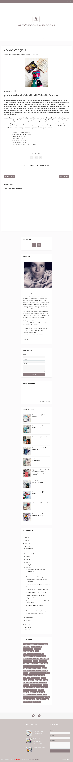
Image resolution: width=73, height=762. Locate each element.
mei (27, 562)
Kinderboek (26, 656)
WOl (40, 661)
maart (28, 567)
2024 (26, 540)
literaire (44, 682)
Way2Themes (16, 759)
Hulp (36, 651)
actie (39, 663)
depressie (26, 670)
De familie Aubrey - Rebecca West (36, 592)
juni (27, 559)
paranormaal (32, 689)
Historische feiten (28, 651)
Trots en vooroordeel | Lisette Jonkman (38, 584)
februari (28, 617)
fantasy (25, 673)
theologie (26, 699)
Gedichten (37, 649)
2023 (26, 543)
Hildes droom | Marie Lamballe (41, 503)
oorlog (25, 689)
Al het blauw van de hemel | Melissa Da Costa (40, 426)
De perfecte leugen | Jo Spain (34, 613)
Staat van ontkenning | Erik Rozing (36, 595)
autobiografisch (32, 665)
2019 (26, 630)
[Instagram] (39, 245)
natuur (45, 685)
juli (27, 556)
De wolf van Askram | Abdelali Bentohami (38, 608)
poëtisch (25, 692)
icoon (25, 680)
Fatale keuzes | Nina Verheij (40, 437)
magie (32, 685)
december (29, 548)
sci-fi (30, 697)
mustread (38, 685)
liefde (38, 682)
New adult (26, 658)
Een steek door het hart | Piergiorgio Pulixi (39, 481)
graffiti (25, 677)
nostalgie (33, 687)
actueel (45, 663)
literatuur (26, 685)
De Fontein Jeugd (25, 134)
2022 (26, 546)
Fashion (34, 646)
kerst (24, 682)
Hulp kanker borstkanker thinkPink (33, 653)
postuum (40, 689)
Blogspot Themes (34, 759)
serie (40, 697)
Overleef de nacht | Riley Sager (35, 577)
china (32, 668)
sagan (25, 697)
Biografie (32, 644)
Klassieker (35, 656)
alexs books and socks (14, 54)
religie (31, 694)
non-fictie (26, 687)
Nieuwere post (9, 176)
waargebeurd (27, 701)
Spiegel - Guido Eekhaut (33, 598)
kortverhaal (31, 682)
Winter (25, 663)
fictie (47, 673)
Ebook (39, 644)
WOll (45, 661)
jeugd (45, 680)
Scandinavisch (27, 661)
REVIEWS (31, 39)
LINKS (50, 39)
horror (38, 677)
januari (28, 620)
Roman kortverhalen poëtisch (39, 658)
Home (64, 759)
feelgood (41, 673)
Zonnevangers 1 (30, 587)
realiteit (25, 694)
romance (43, 694)
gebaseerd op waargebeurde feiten (34, 675)
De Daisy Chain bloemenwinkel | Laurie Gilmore (37, 741)
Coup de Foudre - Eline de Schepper (37, 589)
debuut (44, 668)
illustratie (31, 680)
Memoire (42, 656)
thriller (33, 699)
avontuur (41, 665)
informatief (38, 680)
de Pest (38, 668)
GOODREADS (41, 39)
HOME (23, 39)
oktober (28, 554)
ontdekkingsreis (42, 687)
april (27, 565)
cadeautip (26, 668)
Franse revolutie (28, 649)
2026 (26, 535)
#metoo (25, 644)
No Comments (34, 54)
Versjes (35, 661)
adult (24, 665)
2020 (26, 627)
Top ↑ (68, 759)
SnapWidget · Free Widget (45, 401)
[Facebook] (34, 245)
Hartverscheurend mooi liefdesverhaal (39, 459)
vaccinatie (45, 699)
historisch (31, 677)
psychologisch (40, 692)
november (29, 551)
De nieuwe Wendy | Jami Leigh (35, 574)
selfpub (35, 697)
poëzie (32, 692)
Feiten (39, 646)
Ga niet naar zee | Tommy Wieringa (36, 611)
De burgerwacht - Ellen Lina (34, 605)
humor (43, 677)
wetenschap (36, 701)
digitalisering (34, 670)
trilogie (38, 699)
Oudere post (64, 176)
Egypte (45, 644)
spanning (46, 697)
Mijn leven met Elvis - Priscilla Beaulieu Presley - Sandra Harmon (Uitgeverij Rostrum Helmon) (41, 472)
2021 (26, 624)
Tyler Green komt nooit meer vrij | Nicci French (41, 514)
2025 (26, 538)
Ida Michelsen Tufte (26, 132)
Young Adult (32, 663)
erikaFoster (43, 670)
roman (37, 694)
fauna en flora (33, 673)
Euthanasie (26, 646)
